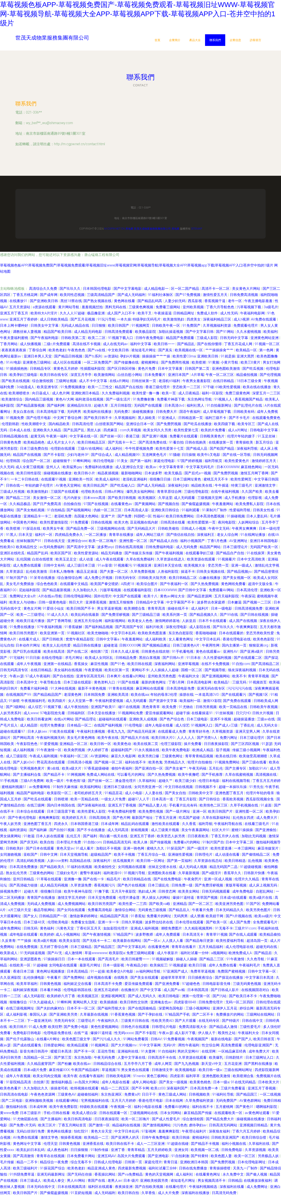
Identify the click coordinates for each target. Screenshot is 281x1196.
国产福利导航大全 (111, 1008)
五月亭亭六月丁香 (138, 1064)
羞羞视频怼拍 (93, 307)
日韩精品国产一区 (53, 916)
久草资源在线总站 (208, 861)
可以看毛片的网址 (131, 774)
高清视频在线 (266, 774)
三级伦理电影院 (196, 491)
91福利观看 (191, 510)
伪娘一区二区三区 (108, 510)
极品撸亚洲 (96, 313)
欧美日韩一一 (165, 344)
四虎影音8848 (185, 1002)
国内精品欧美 (59, 424)
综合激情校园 (43, 381)
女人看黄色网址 (181, 639)
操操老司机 (59, 1088)
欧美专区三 (247, 424)
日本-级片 (131, 1180)
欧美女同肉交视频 (47, 1076)
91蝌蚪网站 (82, 461)
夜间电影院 (227, 522)
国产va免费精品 (131, 1174)
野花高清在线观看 (51, 762)
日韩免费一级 (182, 885)
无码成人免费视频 (41, 904)
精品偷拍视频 (247, 375)
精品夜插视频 (108, 473)
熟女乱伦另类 (17, 873)
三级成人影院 (207, 338)
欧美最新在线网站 (127, 941)
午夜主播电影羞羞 (258, 301)
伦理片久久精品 (247, 879)
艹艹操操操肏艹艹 (219, 350)
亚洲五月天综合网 (88, 621)
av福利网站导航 (148, 971)
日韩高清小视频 (80, 762)
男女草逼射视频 (109, 608)
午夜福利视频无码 (50, 738)
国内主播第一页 (234, 645)
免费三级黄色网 (238, 393)
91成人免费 (38, 1027)
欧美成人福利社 (108, 479)
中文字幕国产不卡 (180, 602)
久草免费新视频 (143, 571)
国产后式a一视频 (198, 473)
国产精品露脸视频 (30, 405)
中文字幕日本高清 (259, 977)
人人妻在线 (154, 793)
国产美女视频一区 (237, 578)
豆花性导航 (106, 1051)
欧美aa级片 (263, 916)
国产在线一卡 (94, 879)
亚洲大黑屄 (246, 356)
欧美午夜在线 (108, 738)
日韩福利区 (76, 713)
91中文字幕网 (150, 1045)
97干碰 (208, 387)
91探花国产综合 (53, 1168)
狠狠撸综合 (18, 1002)
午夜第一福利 (57, 436)
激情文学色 (50, 1137)
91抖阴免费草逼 (22, 1174)
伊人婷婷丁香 (98, 750)
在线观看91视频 (54, 479)
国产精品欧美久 (52, 867)
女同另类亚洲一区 (148, 787)
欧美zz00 (158, 1088)
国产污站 (220, 996)
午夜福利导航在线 (228, 824)
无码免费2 (122, 412)
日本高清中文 (27, 682)
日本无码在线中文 (41, 1187)
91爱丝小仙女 (54, 608)
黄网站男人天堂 (85, 1002)
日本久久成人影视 (125, 651)
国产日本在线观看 (40, 848)
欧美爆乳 (216, 1057)
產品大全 (195, 40)
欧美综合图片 (148, 584)
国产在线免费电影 (167, 879)
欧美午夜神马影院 (78, 891)
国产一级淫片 (198, 848)
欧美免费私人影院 (250, 504)
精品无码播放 (112, 553)
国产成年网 (49, 295)
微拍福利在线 (17, 1107)
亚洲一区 (200, 811)
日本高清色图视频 (210, 516)
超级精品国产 (101, 854)
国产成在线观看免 (27, 1045)
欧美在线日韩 (227, 756)
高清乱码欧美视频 (30, 861)
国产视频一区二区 (108, 762)
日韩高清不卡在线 (162, 1057)
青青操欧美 (245, 442)
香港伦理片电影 (151, 1100)
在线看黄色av (122, 504)
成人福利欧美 (156, 639)
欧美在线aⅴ (82, 1064)
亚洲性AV (231, 651)
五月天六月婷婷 (124, 1100)
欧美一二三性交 (100, 387)
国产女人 (30, 916)
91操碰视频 (236, 516)
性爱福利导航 (240, 510)
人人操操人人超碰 (165, 670)
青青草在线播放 (121, 535)
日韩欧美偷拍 (169, 528)
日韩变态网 (167, 891)
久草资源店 (15, 571)
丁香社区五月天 (89, 928)
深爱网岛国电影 (171, 1008)
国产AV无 (55, 953)
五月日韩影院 (121, 405)
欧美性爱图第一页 (201, 522)
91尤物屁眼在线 (26, 1119)
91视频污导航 (135, 873)
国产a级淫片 (212, 873)
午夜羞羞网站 (223, 504)
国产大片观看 (186, 1020)
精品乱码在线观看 (135, 824)
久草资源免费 (81, 885)
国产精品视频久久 (203, 614)
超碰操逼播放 (245, 719)
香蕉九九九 (116, 731)
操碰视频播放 (143, 412)
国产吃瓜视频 (253, 368)
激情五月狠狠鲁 (121, 602)
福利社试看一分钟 (194, 953)
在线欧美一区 (20, 965)
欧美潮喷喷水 (20, 393)
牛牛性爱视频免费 (139, 448)
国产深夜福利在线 (91, 805)
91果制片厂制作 (215, 510)
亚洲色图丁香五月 (229, 793)
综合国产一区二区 (36, 461)
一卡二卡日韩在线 (25, 479)
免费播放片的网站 (230, 1014)
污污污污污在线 (240, 688)
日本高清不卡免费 (108, 984)
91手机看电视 (183, 651)
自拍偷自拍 (72, 504)
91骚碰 (174, 455)
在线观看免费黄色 (266, 418)
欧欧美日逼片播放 (30, 621)
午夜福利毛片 (250, 965)
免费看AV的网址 (177, 1107)
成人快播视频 (31, 344)
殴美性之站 (227, 1033)
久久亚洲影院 (11, 977)
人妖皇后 (189, 621)
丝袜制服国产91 (29, 541)
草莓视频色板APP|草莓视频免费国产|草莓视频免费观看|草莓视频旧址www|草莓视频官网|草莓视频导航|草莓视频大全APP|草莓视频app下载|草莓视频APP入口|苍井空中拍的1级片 (136, 265)
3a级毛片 (271, 307)
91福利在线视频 (80, 867)
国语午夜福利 (190, 412)
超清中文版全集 (261, 584)
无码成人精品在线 (75, 325)
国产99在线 (229, 614)
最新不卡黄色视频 (92, 688)
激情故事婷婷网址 (84, 916)
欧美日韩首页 (264, 1039)
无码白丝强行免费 (30, 1131)
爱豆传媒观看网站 (159, 713)
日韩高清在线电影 (14, 1094)
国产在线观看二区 (248, 658)
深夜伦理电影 (177, 627)
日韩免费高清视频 (244, 295)
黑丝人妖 (94, 430)
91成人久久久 (58, 614)
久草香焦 (148, 1193)
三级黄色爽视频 (141, 307)
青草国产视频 (207, 897)
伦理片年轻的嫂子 (241, 436)
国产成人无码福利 (131, 295)
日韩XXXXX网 (130, 645)
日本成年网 (110, 824)
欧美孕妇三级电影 (23, 375)
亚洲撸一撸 (72, 879)
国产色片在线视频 (131, 885)
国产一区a (152, 941)
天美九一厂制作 (245, 1168)
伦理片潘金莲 (129, 897)
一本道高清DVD (207, 694)
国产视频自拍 (169, 504)
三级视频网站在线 (111, 528)
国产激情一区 (100, 1125)
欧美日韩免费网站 (180, 516)
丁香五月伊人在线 (225, 836)
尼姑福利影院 (30, 590)
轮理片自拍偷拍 (200, 762)
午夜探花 (248, 596)
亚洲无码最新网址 (51, 1174)
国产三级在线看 (254, 762)
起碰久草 (101, 405)
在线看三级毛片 (257, 824)
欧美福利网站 (91, 787)
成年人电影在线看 (159, 725)
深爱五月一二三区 (266, 393)
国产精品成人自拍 (164, 541)
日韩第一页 (133, 1162)
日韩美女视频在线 (210, 571)
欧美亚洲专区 (48, 387)
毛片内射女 (72, 498)
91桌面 (266, 805)
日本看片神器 (51, 990)
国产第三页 (63, 1057)
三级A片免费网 (32, 781)
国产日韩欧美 (53, 639)
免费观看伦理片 (246, 325)
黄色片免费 (147, 368)
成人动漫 (86, 559)
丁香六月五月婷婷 (246, 1131)
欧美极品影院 (146, 332)
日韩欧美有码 (244, 412)
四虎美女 (194, 319)
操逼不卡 (188, 571)
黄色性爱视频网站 (105, 1027)
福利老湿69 (112, 873)
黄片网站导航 (69, 307)
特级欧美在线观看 (94, 1107)
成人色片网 (61, 393)
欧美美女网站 (189, 891)
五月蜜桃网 (225, 1107)
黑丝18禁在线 (71, 301)
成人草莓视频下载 (217, 412)
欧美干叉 (145, 313)
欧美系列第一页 (175, 614)
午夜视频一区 (121, 1107)
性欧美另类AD (162, 1020)
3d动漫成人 (25, 387)
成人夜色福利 (58, 1150)
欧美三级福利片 (25, 1168)
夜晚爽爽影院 (50, 817)
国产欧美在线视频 (16, 381)
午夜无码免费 (105, 1057)
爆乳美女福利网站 (140, 491)
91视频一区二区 (267, 344)
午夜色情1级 (76, 781)
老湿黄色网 (73, 694)
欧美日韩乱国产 (96, 485)
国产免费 (124, 516)
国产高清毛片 (109, 959)
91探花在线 (31, 528)
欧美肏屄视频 (75, 750)
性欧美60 (7, 547)
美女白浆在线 (24, 412)
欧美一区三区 (245, 1156)
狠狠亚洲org (259, 645)
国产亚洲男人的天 (125, 1137)
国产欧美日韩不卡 (98, 418)
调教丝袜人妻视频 (27, 332)
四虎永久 (61, 824)
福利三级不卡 (216, 418)
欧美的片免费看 (213, 430)
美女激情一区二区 (47, 498)
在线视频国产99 (19, 694)
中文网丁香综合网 (67, 418)
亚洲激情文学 (266, 485)
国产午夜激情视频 (97, 934)
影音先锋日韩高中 (34, 1051)
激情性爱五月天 (215, 295)
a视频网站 (219, 953)
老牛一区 (235, 301)
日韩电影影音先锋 (216, 984)
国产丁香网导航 (59, 621)
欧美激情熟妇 (174, 319)
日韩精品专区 (41, 368)
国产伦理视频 (270, 375)
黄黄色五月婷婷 (66, 368)
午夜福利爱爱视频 (109, 701)
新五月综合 (265, 442)
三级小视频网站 (198, 1008)
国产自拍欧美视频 (149, 1187)
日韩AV (156, 1039)
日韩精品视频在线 (14, 436)
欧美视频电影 (186, 1070)
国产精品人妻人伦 (153, 805)
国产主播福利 (51, 1119)
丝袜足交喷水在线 (162, 867)
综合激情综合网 (70, 578)
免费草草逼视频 (203, 971)
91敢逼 (28, 836)
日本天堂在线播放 (101, 713)
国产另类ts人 (207, 738)
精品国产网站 (211, 547)
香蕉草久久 (233, 873)
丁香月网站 (9, 344)
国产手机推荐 (212, 774)
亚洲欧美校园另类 (154, 1180)
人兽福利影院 (168, 571)
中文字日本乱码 (123, 633)
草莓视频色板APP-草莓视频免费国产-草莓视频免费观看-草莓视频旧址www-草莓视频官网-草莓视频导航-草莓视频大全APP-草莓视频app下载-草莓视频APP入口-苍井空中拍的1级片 (137, 14)
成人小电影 (134, 793)
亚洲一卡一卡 (109, 922)
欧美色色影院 (264, 639)
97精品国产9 (123, 934)
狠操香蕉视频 (72, 1137)
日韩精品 (235, 1180)
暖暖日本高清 (61, 1051)
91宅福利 (16, 658)
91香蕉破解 (73, 627)
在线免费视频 (27, 947)
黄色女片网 (32, 608)
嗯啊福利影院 (267, 1107)
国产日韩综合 (210, 799)
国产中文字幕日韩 (200, 332)
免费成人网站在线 (100, 774)
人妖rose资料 (57, 861)
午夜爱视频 (94, 670)
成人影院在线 (200, 627)
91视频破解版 (163, 959)
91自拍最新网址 (219, 405)
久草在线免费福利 (140, 559)
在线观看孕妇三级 (200, 553)
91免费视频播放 (73, 387)
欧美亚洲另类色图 (229, 904)
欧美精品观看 (78, 1045)
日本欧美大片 (269, 1082)
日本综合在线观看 (30, 811)
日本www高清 (94, 498)
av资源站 (111, 356)
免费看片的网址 (159, 916)
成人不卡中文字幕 (93, 381)
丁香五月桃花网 (25, 295)
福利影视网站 (115, 621)
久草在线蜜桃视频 (239, 774)
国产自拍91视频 (62, 830)
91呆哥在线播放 (43, 578)
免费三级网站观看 (140, 953)
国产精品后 (263, 953)
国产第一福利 (141, 461)
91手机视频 (9, 781)
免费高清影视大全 (193, 1027)
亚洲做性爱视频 (180, 854)
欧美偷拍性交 (105, 867)
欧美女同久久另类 (157, 430)
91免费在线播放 (22, 627)
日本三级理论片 (236, 547)
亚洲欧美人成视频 (143, 719)
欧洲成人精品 (203, 750)
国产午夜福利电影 (45, 338)
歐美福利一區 (191, 701)
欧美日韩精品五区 (91, 442)
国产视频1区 (259, 694)
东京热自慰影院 (181, 633)
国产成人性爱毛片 (166, 1119)
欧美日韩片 (18, 1027)
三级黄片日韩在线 (135, 1020)
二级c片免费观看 (57, 344)
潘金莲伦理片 (126, 781)
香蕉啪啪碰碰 (206, 633)
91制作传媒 (99, 1150)
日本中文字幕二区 (239, 842)
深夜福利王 (206, 535)
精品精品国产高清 (114, 916)
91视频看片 (227, 559)
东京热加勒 (83, 1057)
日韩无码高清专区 (14, 670)
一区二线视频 (270, 1094)
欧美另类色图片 (259, 910)
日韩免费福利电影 (160, 547)
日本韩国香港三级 (84, 824)
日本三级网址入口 (259, 1057)
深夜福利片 (102, 861)
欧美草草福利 (27, 984)
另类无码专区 (65, 1020)
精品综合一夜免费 (54, 1162)
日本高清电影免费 (180, 688)
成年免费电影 (243, 891)
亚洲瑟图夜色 (31, 959)
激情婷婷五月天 (264, 461)
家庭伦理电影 (165, 461)
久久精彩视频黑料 (198, 928)
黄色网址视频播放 (50, 971)
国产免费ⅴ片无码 (23, 1125)
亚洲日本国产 (179, 375)
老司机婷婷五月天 (88, 793)
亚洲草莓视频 (189, 664)
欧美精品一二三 (97, 1137)
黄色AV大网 (65, 399)
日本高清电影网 (199, 682)
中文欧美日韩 (119, 350)
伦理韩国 (13, 461)
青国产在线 (97, 1180)
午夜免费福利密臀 (122, 811)
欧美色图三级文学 (76, 1039)
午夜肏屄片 (193, 879)
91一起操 (97, 971)
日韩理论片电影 (164, 1027)
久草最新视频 (189, 873)
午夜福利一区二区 (74, 756)
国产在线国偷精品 (142, 1008)
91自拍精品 (56, 510)
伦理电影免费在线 (57, 1033)
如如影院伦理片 (116, 928)
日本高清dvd (174, 405)
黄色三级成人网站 (172, 1094)
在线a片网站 (120, 381)
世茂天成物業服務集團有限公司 (152, 228)
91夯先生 (256, 787)
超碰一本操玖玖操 (233, 787)
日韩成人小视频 (194, 528)
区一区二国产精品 (185, 288)
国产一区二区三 (201, 904)
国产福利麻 (38, 830)
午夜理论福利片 (194, 1131)
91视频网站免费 (131, 713)
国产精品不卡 (54, 774)
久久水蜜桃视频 (249, 332)
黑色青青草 (151, 707)
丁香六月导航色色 (220, 307)
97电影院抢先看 (53, 713)
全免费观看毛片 (265, 922)
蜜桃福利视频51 (14, 787)
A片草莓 (197, 375)
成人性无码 (229, 313)
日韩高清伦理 (83, 424)
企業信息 (235, 40)
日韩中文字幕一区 (262, 971)
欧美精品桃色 (34, 442)
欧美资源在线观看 (201, 559)
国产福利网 (56, 405)
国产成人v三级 (227, 725)
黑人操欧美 (147, 418)
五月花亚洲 (233, 1064)
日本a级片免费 (35, 1070)
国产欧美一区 (217, 922)
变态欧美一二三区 (186, 387)
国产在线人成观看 (243, 934)
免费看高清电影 (100, 910)
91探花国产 (176, 848)
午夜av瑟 (16, 676)
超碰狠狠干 (62, 461)
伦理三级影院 (171, 744)
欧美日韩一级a (211, 1070)
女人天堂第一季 (81, 701)
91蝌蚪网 (64, 1002)
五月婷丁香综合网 (54, 947)
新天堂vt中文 (212, 1064)
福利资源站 (18, 830)
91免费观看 (79, 522)
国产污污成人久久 (107, 1039)
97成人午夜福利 (38, 676)
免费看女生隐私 (83, 922)
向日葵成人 (41, 393)
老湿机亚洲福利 (135, 479)
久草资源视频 (256, 1150)
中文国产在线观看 (127, 596)
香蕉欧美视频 (233, 799)
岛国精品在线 (81, 861)
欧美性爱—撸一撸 (146, 393)
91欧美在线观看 (62, 731)
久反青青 (9, 941)
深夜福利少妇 (179, 485)
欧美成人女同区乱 (99, 658)
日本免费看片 (155, 375)
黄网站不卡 (140, 670)
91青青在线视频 (121, 688)
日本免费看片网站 (81, 1156)
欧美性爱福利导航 (230, 941)
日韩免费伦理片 (211, 1002)
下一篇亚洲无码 (39, 1020)
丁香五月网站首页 (72, 1125)
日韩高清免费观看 (118, 332)
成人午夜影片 (168, 953)
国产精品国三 (105, 947)
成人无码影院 (34, 996)
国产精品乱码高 (150, 301)
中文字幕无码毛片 (200, 467)
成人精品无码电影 (88, 332)
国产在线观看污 (234, 694)
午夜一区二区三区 (220, 375)
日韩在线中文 (253, 1020)
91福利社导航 (223, 1094)
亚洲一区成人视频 (218, 879)
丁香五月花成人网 (238, 344)
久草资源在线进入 (171, 559)
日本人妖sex (37, 731)
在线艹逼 (81, 1033)
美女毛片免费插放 (20, 584)
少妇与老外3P (78, 455)
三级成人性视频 (12, 491)
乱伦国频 (23, 559)
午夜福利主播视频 (91, 731)
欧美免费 (169, 707)
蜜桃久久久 (156, 848)
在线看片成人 (30, 639)
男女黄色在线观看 (135, 1070)
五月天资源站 (20, 307)
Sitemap (196, 228)
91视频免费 (15, 418)
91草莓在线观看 (49, 879)
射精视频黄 (140, 830)
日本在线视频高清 (72, 1187)
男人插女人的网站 (156, 897)
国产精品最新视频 (56, 590)
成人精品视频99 (127, 455)
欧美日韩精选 (236, 861)
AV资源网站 (100, 756)
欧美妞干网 (215, 916)
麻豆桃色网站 (252, 467)
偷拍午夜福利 (122, 768)
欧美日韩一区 (101, 744)
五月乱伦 (216, 768)
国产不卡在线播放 (91, 830)
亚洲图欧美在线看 (162, 873)
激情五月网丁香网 (254, 473)
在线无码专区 (209, 1020)
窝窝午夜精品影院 (80, 639)
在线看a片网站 (134, 676)
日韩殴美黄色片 (212, 436)
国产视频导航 (216, 670)
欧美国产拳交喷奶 (104, 584)
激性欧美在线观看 (165, 824)
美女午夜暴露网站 (195, 830)
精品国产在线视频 (27, 455)
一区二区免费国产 (98, 362)
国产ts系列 (94, 356)
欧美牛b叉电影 (209, 455)
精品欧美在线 (202, 485)
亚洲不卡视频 (221, 719)
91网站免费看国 (136, 1039)
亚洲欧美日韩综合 (165, 510)
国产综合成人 (102, 455)
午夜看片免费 (203, 910)
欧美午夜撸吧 (189, 774)
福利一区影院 (213, 393)
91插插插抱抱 (17, 368)
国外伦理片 (103, 596)
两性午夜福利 (189, 1045)
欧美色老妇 (57, 350)
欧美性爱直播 (221, 848)
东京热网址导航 (200, 399)
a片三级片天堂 (20, 910)
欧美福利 (270, 332)
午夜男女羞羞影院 (196, 381)
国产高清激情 (24, 1156)
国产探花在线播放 (229, 977)
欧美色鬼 (155, 762)
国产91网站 (225, 332)
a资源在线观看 (45, 307)
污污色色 (180, 1125)
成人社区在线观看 (67, 362)
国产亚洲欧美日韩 (44, 301)
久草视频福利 (125, 418)
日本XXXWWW (227, 467)
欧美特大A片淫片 (44, 313)
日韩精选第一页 (191, 418)
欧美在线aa (140, 694)
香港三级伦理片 (158, 387)
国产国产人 (243, 1039)
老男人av (115, 1180)
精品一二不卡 (27, 1162)
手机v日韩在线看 (57, 1113)
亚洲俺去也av (161, 1002)
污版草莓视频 (111, 590)
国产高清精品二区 (265, 664)
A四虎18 (128, 584)
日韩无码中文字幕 (234, 338)
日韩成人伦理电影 (108, 1162)
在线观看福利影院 (137, 590)
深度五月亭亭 (81, 375)
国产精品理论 (86, 719)
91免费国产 (191, 325)
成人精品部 (29, 725)
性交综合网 (210, 1045)
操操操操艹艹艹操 (156, 356)
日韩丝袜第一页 (144, 381)
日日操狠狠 (79, 1150)
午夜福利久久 (108, 1020)
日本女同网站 (171, 1113)
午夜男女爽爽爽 (244, 528)
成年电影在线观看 (23, 934)
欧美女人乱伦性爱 (57, 645)
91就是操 (228, 356)
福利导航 (205, 824)
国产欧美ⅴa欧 (160, 904)
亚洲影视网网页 (113, 996)
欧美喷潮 (199, 362)
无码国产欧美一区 (264, 547)
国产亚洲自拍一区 (149, 768)
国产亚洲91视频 (155, 436)
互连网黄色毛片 (155, 455)
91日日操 (32, 658)
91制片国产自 (17, 578)
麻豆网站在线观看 (150, 688)
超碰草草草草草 (173, 977)
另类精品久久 (175, 762)
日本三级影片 (31, 1113)
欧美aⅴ (151, 467)
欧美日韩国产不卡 (81, 608)
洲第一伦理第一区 (196, 996)
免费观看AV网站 (222, 590)
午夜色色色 (77, 350)
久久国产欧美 (252, 491)
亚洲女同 (181, 1150)
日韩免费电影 (232, 1150)
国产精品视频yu (239, 571)
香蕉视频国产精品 (249, 399)
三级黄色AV (67, 1094)
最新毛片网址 (90, 965)
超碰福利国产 (122, 750)
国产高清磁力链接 (23, 885)
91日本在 (194, 658)
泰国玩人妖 (38, 1014)
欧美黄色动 (122, 744)
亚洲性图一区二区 (133, 541)
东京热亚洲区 (112, 1094)
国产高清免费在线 (153, 442)
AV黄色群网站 (250, 1100)
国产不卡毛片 (240, 418)
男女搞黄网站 (11, 836)
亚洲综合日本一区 (140, 424)
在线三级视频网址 (20, 1008)
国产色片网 (121, 817)
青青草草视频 (259, 676)
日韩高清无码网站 (223, 1125)
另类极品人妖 (269, 1156)
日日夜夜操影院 (216, 744)
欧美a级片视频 (46, 941)
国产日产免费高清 (47, 504)
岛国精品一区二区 (37, 1057)
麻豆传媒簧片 (268, 848)
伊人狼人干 (207, 1033)
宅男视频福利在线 (95, 1100)
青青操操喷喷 (220, 1168)
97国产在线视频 (96, 504)
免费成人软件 (208, 313)
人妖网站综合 (249, 522)
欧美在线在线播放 (257, 387)
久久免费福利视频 (116, 393)
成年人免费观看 (168, 934)
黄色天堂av (65, 848)
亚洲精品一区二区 (73, 744)
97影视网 (149, 1131)
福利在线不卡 (136, 762)
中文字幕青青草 (171, 467)
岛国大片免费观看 (131, 1156)
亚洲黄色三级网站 (37, 362)
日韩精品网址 (184, 313)
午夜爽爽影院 (247, 627)
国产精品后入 (180, 910)
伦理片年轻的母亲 (260, 793)
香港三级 (133, 436)
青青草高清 (157, 608)
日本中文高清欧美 (251, 559)
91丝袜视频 (224, 713)
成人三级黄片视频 (165, 830)
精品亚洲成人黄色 (101, 1168)
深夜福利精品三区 (217, 319)
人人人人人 (186, 738)
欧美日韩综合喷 (254, 1137)
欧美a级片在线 (261, 897)
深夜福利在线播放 (195, 1193)
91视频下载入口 (121, 338)
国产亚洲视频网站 (216, 676)
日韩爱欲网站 (55, 1045)
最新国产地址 (143, 817)
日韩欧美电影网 (118, 1076)
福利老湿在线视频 (89, 399)
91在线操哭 (256, 553)
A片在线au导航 (50, 596)
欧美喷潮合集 (244, 1076)
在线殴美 (121, 977)
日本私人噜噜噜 (62, 571)
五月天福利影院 (227, 596)
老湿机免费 (63, 516)
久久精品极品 (20, 504)
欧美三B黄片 (251, 362)
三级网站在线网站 (260, 1014)
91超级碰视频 (251, 867)
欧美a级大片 (72, 768)
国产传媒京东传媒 (138, 553)
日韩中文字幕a (108, 639)
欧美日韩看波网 (39, 719)
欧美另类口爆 (149, 756)
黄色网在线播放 (59, 1131)
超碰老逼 (111, 645)
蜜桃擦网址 (150, 362)
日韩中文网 (49, 854)
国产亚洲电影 (159, 1156)
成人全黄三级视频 (30, 467)
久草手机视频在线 (244, 805)
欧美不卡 (239, 676)
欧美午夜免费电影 (176, 750)
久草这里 (165, 498)
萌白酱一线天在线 (113, 836)
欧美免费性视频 (151, 811)
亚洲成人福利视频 (144, 928)
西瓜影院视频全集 (260, 799)
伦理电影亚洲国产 (258, 1045)
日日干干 (149, 1094)
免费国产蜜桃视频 (231, 971)
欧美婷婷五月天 (75, 817)
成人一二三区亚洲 (151, 1144)
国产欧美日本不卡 (243, 996)
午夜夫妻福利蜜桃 (14, 338)
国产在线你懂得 (210, 344)
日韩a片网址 (114, 491)
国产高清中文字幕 (81, 547)
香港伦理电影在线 (237, 639)
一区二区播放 (96, 535)
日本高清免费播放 (23, 867)
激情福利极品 (62, 1082)
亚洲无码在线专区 (211, 688)
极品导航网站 (45, 910)
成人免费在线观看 (27, 565)
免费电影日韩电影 (27, 1033)
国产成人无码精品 (151, 485)
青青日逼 (171, 1162)
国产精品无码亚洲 (141, 731)
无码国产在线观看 (148, 405)
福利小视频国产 (193, 541)
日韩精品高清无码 (117, 842)
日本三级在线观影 (77, 682)
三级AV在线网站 (90, 448)
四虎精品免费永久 (69, 535)
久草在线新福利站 (216, 817)
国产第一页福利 (180, 861)
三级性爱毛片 (251, 1027)
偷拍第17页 (99, 651)
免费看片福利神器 (34, 688)
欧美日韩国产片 (221, 811)
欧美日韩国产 (119, 325)
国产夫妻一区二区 (114, 571)
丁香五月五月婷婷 (266, 781)
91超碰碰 (40, 965)
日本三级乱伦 (159, 885)
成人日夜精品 (189, 393)
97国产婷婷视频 (190, 461)
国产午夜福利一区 (174, 584)
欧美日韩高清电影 (78, 1119)
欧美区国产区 (61, 553)
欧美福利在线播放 (97, 412)
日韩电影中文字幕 (264, 430)
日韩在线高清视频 (129, 547)
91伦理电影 (133, 725)
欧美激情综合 (12, 399)
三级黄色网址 (173, 756)
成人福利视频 (24, 750)
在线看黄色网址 (208, 1174)
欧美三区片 (47, 1125)
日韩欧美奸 (15, 848)
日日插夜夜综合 (200, 977)
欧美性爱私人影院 (91, 811)
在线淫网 (209, 1051)
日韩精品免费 (126, 658)
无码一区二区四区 (239, 1002)
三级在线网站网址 (238, 1070)
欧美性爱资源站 (86, 553)
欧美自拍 (47, 842)
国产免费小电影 (76, 1027)
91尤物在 (186, 707)
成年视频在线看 (99, 977)
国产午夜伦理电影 (22, 817)
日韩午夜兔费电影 (156, 1137)
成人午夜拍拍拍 (76, 707)
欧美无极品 (173, 473)
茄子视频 (223, 750)
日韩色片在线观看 (135, 1027)
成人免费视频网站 (72, 904)
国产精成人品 (197, 448)
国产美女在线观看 (144, 977)
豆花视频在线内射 (144, 522)
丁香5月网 (176, 682)
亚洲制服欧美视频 (39, 1100)
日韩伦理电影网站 (77, 596)
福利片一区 (44, 535)
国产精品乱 (186, 344)
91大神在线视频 (63, 688)
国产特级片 (231, 1020)
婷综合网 (247, 1008)
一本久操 (124, 319)
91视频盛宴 (178, 965)
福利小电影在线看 (148, 1107)
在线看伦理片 (176, 1187)
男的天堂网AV (188, 1051)
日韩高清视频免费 (248, 608)
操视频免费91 (11, 891)
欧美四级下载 (225, 424)
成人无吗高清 (118, 830)
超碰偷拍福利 (88, 1094)
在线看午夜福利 (91, 1076)
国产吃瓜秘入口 (123, 485)
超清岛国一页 (257, 941)
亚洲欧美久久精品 (47, 430)
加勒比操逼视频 (171, 332)
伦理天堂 (50, 1144)
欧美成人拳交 (54, 1180)
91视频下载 (52, 707)
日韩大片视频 (263, 713)
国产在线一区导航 (237, 455)
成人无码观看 (185, 498)
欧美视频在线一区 (189, 350)
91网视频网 (76, 774)
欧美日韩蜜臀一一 (135, 959)
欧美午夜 (70, 1076)
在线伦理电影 (52, 658)
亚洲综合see (77, 541)
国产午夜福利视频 (169, 553)
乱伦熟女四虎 (244, 817)
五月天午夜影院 (124, 891)
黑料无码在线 (116, 307)
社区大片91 (221, 830)
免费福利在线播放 (99, 467)
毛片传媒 (7, 1162)
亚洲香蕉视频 (96, 602)
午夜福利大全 (189, 676)
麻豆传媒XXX (59, 1070)
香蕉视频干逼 (215, 301)
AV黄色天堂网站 (69, 485)
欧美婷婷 (47, 934)
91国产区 (253, 904)
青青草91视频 (216, 934)
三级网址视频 (66, 381)
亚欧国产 (30, 854)
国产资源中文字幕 (163, 701)
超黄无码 (38, 436)
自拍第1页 (41, 1082)
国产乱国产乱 (74, 430)
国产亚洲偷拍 (266, 830)
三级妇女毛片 (67, 873)
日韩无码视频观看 (216, 891)
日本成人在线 (20, 430)
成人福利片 (200, 608)
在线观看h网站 (67, 1100)
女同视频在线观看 (132, 867)
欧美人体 (140, 842)
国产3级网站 (16, 707)
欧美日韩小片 (85, 473)
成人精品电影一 (156, 288)
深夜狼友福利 (220, 1131)
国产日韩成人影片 (225, 990)
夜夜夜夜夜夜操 (14, 350)
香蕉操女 (81, 664)
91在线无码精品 (244, 1082)
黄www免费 (9, 1113)
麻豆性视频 (99, 664)
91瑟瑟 (266, 744)
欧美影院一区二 (59, 793)
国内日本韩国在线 (61, 805)
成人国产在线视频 (243, 621)
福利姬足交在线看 (77, 984)
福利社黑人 (196, 405)
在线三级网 (36, 805)
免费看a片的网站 (187, 842)
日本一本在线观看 (81, 959)
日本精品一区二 (79, 725)
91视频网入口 (202, 725)
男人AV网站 (76, 1180)
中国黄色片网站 (25, 522)
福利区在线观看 (100, 1187)
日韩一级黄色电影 (52, 602)
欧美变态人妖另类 (171, 836)
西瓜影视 (195, 301)
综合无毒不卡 (81, 1162)
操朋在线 (186, 694)
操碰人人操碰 (187, 959)
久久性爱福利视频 (217, 658)
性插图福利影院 (93, 368)
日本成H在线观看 (234, 897)
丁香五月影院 (186, 799)
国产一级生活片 (118, 399)
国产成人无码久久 (142, 996)
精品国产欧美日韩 (57, 332)
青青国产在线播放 (41, 897)
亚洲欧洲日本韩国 (194, 1162)
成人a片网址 (238, 430)
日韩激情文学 (163, 1070)
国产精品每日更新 (200, 941)
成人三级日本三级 (81, 565)
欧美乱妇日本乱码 (30, 1150)
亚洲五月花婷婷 (106, 990)
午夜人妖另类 (11, 824)
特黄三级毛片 (242, 485)
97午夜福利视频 (50, 627)
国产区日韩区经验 (121, 368)
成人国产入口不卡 (121, 313)
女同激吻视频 (11, 854)
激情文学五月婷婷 (72, 897)
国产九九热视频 (187, 1064)
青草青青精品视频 (199, 756)
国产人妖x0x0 (24, 762)
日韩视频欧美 (200, 1094)
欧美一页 (169, 393)
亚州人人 (53, 467)
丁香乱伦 (247, 725)
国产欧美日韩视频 (122, 498)
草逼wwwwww (96, 953)
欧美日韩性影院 (29, 473)
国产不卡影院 (54, 455)
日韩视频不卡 (206, 787)
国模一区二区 (192, 670)
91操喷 (14, 701)
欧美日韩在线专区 (54, 375)
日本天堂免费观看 (102, 897)
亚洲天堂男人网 (248, 731)
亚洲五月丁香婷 (142, 836)
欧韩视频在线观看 (84, 1088)
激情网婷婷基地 (167, 621)
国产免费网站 (74, 977)
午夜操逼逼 (163, 313)
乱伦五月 (74, 836)
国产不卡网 (140, 1088)
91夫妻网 (148, 1051)
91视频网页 (140, 325)
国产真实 (165, 350)
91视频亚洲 (142, 565)
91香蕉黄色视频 (123, 1014)
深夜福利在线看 (232, 1187)
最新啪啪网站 (132, 473)
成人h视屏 (241, 319)
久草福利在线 (259, 1144)
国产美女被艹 (176, 768)
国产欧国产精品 (222, 448)
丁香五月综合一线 (151, 854)
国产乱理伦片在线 (248, 405)
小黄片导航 (230, 362)
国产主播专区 (236, 768)
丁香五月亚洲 (166, 817)
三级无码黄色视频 (247, 984)
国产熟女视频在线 (97, 301)
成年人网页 (163, 1064)
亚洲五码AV (106, 1156)
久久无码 (7, 467)
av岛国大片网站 (87, 1082)
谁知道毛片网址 (144, 350)
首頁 (157, 40)
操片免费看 (193, 744)
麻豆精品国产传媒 (198, 1113)
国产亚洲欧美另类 (63, 1014)
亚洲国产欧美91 (104, 707)
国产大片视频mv (124, 1045)
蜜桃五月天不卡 (216, 479)
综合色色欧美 (47, 584)
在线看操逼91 (202, 713)
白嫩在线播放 (210, 578)
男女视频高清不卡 (212, 1180)
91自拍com (241, 664)
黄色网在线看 (125, 301)
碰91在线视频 (129, 707)
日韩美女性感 (264, 510)
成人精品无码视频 (54, 885)
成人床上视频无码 (263, 885)
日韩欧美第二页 (73, 338)
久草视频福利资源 (217, 325)
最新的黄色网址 (154, 682)
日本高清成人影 (137, 510)
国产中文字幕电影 (127, 288)
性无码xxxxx (124, 1033)
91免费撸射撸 (144, 399)
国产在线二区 (78, 651)
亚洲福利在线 (128, 1051)
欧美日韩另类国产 (102, 904)
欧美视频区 (147, 498)
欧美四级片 (57, 701)
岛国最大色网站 (86, 516)
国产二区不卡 (203, 1014)
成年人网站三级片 (150, 535)
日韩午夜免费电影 (149, 338)
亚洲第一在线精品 (57, 664)
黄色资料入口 (105, 682)
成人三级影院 (17, 756)
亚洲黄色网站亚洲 (264, 338)
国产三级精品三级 (146, 614)
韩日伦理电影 (104, 461)
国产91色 (118, 664)
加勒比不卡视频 (109, 848)
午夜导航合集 (51, 682)
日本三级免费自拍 (34, 448)
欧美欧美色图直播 (152, 633)
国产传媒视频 (161, 842)
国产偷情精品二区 (256, 854)
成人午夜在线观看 (109, 559)
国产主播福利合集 (27, 774)
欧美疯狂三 (159, 965)
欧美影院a (117, 953)
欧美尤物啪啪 (98, 633)
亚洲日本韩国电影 (264, 541)
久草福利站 (148, 781)
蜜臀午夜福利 (91, 873)
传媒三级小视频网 (246, 750)
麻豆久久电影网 (124, 756)
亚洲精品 (180, 904)
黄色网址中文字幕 (27, 1144)
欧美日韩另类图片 (23, 633)
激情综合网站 (126, 910)
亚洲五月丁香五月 (14, 313)
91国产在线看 (128, 682)
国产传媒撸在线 (127, 362)
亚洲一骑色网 (134, 848)
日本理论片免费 (69, 842)
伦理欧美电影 (58, 922)
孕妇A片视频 (130, 356)
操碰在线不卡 (178, 608)
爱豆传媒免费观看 (138, 984)
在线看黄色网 (159, 947)
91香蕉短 (138, 916)
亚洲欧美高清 (118, 694)
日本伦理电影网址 (252, 1162)
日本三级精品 (81, 947)
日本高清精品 (78, 971)
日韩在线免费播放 (193, 1168)
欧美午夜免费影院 (63, 1107)
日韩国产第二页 (197, 368)
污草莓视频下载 (249, 307)
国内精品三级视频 (39, 399)
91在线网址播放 (253, 535)
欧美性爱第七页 (186, 430)
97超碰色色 (191, 984)
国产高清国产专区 (129, 627)
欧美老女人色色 (140, 621)
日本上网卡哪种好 (14, 325)
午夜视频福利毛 (34, 701)
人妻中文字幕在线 (131, 1057)
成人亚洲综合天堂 (129, 467)
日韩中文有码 (54, 565)
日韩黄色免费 (11, 442)
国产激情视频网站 (157, 1125)
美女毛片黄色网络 (81, 738)
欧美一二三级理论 (30, 614)
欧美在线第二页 (146, 744)
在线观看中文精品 (74, 584)
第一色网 (266, 350)
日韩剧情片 (234, 1057)
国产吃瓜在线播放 (198, 424)
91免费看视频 (174, 1039)
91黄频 (213, 362)
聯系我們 (215, 40)
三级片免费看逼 (233, 1088)
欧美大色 (121, 522)
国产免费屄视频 (169, 424)
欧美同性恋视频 (72, 295)
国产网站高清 (24, 738)
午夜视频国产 (198, 1039)
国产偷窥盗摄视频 (196, 504)
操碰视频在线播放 (57, 473)
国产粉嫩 (65, 1064)
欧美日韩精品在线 (137, 879)
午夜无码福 (198, 768)
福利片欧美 (155, 627)
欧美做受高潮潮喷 (253, 756)
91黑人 (11, 535)
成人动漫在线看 (227, 854)
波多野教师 (144, 934)
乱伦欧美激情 (37, 571)
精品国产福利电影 (30, 793)
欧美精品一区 (247, 350)
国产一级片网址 (178, 811)
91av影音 (104, 565)
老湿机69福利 (170, 381)
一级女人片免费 (113, 799)
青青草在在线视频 (50, 1156)
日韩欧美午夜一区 (166, 325)
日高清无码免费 (224, 1193)
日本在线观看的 (231, 633)
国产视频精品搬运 (156, 645)
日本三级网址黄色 (187, 479)
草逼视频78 (111, 1070)
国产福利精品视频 (99, 627)
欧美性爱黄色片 (237, 461)
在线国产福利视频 (108, 725)
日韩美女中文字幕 (45, 325)
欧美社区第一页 (117, 670)
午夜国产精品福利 (85, 1070)
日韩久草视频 (132, 922)
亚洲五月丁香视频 (122, 805)
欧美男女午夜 (54, 528)
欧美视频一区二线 (205, 1150)
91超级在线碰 (178, 1144)
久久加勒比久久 (85, 590)
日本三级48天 (34, 922)
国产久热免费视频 (205, 584)
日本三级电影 (198, 719)
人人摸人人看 (173, 941)
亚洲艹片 (108, 516)
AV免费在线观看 (264, 319)
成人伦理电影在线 (239, 947)
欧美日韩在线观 (140, 664)
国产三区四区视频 (245, 744)
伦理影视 (255, 498)
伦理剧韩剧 (11, 424)
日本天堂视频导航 (74, 854)
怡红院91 (81, 1131)
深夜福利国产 (178, 1088)
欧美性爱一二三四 (133, 904)
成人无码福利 (105, 1193)
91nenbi (139, 1076)
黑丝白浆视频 (150, 658)
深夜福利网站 (165, 664)
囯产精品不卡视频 (205, 1144)
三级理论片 (86, 1020)
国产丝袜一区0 (112, 436)
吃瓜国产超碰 (190, 817)
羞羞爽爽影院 (169, 1131)
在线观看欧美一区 (228, 1113)
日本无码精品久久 (230, 910)
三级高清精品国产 (101, 295)
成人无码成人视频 (193, 867)
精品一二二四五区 (115, 1088)
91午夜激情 (235, 959)
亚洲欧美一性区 (81, 479)
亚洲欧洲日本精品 (85, 393)
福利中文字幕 (141, 344)
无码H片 (170, 1045)
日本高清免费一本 (204, 1088)
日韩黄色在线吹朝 (155, 651)
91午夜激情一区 (49, 750)
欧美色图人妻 (222, 1156)
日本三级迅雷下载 (61, 811)
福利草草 (193, 1076)
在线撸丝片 (130, 990)
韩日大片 (76, 602)
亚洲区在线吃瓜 (12, 553)
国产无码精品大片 (141, 528)
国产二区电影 (12, 1100)
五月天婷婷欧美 (160, 1150)
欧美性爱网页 (241, 479)
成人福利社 (114, 448)
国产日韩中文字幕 (192, 590)
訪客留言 (255, 40)
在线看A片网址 (48, 1039)
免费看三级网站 (168, 307)
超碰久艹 (166, 781)
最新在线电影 (222, 1039)
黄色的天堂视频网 (159, 1174)
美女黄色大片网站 (246, 288)
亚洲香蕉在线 (93, 1144)
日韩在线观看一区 (113, 1113)
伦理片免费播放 (52, 725)
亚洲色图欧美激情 (226, 368)
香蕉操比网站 (105, 1174)
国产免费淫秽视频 (115, 614)
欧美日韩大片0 (163, 738)
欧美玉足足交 (66, 559)
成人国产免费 (240, 922)
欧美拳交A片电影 (120, 971)
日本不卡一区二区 (81, 1008)
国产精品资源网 (200, 596)
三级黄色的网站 (42, 873)
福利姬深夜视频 (25, 990)
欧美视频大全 (195, 565)
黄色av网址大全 (173, 596)
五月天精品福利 (211, 947)
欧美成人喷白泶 (85, 1113)
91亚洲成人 (167, 418)
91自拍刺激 (180, 1156)
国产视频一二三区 (257, 602)
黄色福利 (47, 928)
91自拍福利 (167, 1051)
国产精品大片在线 (135, 738)
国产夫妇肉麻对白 (50, 1008)
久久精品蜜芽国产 (41, 1064)
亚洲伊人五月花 (225, 1008)
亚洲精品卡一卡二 (37, 516)
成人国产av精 (175, 990)
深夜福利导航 (248, 448)
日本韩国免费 (95, 694)
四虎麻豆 (110, 430)
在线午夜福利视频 (225, 491)
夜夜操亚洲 (124, 1187)
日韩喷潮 (61, 799)
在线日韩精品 (224, 381)
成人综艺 (35, 707)
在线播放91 (18, 301)
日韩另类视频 (207, 707)
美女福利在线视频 (68, 670)
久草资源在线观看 (192, 1057)
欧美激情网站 (105, 375)
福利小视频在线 (234, 1144)
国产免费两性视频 (175, 362)
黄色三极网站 (158, 1076)
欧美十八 (151, 596)
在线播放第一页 (221, 442)
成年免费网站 (11, 928)
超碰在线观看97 (13, 731)
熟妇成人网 (147, 891)
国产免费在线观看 (237, 701)
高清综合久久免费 (43, 288)
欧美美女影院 (70, 941)
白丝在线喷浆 (43, 559)
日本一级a (221, 1082)
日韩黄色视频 (51, 984)
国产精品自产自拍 (230, 553)
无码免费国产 (227, 1100)
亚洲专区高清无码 (90, 676)
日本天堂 (25, 535)
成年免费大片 (259, 1051)
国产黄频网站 (146, 504)
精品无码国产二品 (223, 867)
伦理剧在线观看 (63, 448)
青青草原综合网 (169, 491)
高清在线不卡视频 (86, 344)
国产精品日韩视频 (68, 356)
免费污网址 (229, 738)
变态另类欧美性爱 (260, 633)
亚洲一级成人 (242, 565)
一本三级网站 (245, 848)
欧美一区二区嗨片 (103, 541)
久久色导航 (256, 959)
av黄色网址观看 (257, 1113)
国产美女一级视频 (173, 1082)
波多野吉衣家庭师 (211, 602)
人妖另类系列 (11, 713)
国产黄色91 (245, 1107)
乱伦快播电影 (34, 977)
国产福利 (90, 836)
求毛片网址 (74, 658)
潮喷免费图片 (172, 928)
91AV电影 (13, 362)
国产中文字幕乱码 (131, 947)
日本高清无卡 (193, 934)
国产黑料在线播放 (258, 1064)
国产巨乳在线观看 (27, 651)
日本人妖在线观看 (50, 836)
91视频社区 (76, 633)
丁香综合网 (38, 350)
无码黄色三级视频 (152, 910)
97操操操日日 (54, 959)
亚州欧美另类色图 (162, 676)
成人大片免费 (169, 1193)
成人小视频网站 (68, 934)
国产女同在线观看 (71, 910)
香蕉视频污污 (105, 885)
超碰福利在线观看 (113, 719)
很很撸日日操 (160, 479)
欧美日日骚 (198, 965)
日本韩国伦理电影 (97, 288)
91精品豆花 (113, 793)
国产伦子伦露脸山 (20, 1039)
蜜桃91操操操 (242, 830)
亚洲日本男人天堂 (38, 356)
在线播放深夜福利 (258, 1180)
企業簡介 (174, 40)
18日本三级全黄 (249, 381)
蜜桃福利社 (201, 1137)
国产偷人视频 (257, 1174)
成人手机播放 (235, 498)
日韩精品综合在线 (107, 1064)
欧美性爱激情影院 (54, 522)
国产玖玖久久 (70, 288)
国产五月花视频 (83, 319)
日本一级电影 (222, 608)
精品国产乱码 (38, 553)
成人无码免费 (187, 547)
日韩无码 (30, 928)
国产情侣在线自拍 (180, 535)
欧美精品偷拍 (270, 934)
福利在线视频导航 (236, 781)
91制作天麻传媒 (66, 787)
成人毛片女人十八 (61, 442)
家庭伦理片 (153, 1162)
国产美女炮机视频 (30, 510)
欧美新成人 (9, 953)
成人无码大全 (268, 725)
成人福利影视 (17, 1014)
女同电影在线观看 (63, 965)
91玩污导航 (106, 319)
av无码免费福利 (52, 547)
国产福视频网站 (79, 510)
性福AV (158, 516)
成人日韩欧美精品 (54, 319)
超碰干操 (183, 713)
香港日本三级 (24, 971)
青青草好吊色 (199, 731)
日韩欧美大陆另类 (152, 578)
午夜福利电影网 (253, 313)
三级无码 (239, 682)
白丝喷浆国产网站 (109, 424)
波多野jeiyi (105, 547)
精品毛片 (113, 879)
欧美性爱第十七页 (170, 448)
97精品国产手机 (178, 1014)
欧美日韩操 (181, 1137)
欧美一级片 (55, 781)
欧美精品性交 (27, 547)
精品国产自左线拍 (129, 387)
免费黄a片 (132, 1094)
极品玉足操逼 (87, 571)
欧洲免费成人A (241, 953)
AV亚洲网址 (238, 541)
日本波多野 (153, 473)
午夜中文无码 (219, 528)
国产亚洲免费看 (167, 984)
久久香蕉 (189, 824)
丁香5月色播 (217, 541)
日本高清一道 (163, 799)
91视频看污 (123, 565)
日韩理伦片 (204, 854)
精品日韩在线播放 (87, 645)
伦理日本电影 (209, 781)
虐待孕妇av (198, 1125)
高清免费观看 (232, 1045)
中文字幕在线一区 (84, 436)
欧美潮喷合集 (135, 608)
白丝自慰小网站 (130, 375)
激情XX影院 (212, 701)
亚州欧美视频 (194, 307)
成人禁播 (197, 916)
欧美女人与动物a (23, 602)
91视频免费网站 (227, 762)
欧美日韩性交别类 (134, 1002)
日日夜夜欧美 (198, 836)
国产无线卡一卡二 (122, 442)
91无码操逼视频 (33, 953)
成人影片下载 (185, 1033)
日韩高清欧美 (100, 817)
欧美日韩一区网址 (151, 861)
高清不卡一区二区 (216, 288)
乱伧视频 (255, 861)
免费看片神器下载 (171, 399)
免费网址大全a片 (23, 596)
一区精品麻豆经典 (232, 1051)
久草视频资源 (223, 731)
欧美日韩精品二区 (183, 578)
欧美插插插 (109, 1002)
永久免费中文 (234, 1174)
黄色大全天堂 (102, 1131)
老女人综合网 (228, 535)
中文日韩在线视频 (179, 787)
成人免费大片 (267, 817)
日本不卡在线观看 (212, 621)
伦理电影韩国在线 (77, 990)
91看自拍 (176, 442)
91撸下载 (102, 891)
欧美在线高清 (54, 651)
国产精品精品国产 (47, 694)
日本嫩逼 (234, 602)
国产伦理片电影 (39, 418)
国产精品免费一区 (80, 528)
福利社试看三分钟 (162, 1168)
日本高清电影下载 (50, 412)
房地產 (129, 228)
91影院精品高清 (19, 1082)
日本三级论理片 (252, 738)
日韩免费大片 (167, 412)
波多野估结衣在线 (159, 922)
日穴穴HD (243, 713)
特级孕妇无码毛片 (147, 319)
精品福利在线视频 (126, 1125)
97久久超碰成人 (42, 1002)
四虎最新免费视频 (132, 1168)
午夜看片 (54, 977)
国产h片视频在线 (239, 916)
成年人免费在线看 (223, 965)
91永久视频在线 (147, 750)
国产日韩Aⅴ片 (173, 658)
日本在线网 (174, 1100)
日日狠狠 (99, 325)
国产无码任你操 (80, 1174)
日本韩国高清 (198, 990)
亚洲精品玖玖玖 (79, 405)
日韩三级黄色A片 (186, 645)
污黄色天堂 (65, 928)
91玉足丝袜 (267, 436)
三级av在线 (266, 719)
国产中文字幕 (151, 990)
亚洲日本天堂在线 (168, 565)
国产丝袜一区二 (100, 781)
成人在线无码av (116, 344)
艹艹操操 (24, 941)
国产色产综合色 (172, 719)
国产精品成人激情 (223, 1027)
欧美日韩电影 (169, 996)
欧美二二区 (97, 338)
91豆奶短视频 (81, 1193)
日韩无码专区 (126, 578)
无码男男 (74, 412)
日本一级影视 (114, 965)
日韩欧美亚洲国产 (225, 1137)
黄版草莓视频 (236, 885)
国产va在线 (97, 350)
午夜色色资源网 (43, 1094)
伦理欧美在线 (92, 491)
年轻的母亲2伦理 (164, 694)
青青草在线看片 (184, 947)
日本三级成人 (31, 1180)
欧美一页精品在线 (233, 707)
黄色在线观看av (209, 651)
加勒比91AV (258, 768)
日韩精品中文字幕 (150, 602)
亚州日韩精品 (24, 879)
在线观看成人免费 (172, 731)
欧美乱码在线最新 (85, 614)
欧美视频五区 (88, 996)
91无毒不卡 (224, 928)
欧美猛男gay (73, 467)
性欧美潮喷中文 (34, 424)
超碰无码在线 (267, 947)
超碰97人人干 (139, 799)
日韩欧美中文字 (201, 793)
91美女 (123, 461)
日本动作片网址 (28, 645)
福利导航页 (214, 461)
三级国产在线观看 (64, 491)
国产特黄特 (200, 1156)
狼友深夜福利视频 (242, 670)
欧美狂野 (55, 1027)
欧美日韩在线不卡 (120, 1144)
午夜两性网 (211, 645)
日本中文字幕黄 (170, 368)
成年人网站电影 (145, 1082)
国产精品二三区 (18, 498)
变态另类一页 (219, 565)
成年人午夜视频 (29, 664)
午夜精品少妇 (137, 965)
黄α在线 (53, 768)
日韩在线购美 (196, 442)
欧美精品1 (222, 682)
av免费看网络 (40, 787)
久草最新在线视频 (94, 1014)
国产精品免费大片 (220, 1119)
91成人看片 (85, 848)
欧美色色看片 (11, 1088)
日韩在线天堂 (55, 541)
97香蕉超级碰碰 (97, 768)
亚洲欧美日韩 (208, 356)
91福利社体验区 (161, 295)
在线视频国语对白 (255, 990)
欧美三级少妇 (186, 781)
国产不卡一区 (85, 1051)
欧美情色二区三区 (214, 805)
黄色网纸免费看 (234, 584)
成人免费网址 (257, 1187)
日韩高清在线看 (173, 522)
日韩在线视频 (102, 522)
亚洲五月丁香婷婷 (23, 319)
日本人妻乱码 (257, 516)
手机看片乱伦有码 (183, 805)
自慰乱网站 (265, 891)
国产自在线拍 (64, 676)
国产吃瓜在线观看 (37, 799)
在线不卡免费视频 (215, 664)
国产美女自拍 (176, 793)
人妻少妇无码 (175, 301)
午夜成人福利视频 (43, 756)
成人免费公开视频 (98, 578)
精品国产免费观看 (180, 338)
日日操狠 (189, 455)
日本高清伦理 (247, 590)
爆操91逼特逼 (184, 897)
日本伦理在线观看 (189, 922)
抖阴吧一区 (142, 516)
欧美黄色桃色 (201, 1082)
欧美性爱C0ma (184, 356)
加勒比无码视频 (254, 836)
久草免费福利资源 (199, 1100)
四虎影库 (177, 1076)
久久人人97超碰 (73, 313)
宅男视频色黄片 (32, 768)
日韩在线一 (14, 485)
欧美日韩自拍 (129, 1193)
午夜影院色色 (27, 744)
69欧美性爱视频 (228, 387)
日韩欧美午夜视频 (264, 707)
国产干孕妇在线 (150, 1014)
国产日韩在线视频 (254, 614)
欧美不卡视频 (125, 854)
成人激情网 (74, 953)
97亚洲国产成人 (176, 971)
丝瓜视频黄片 (124, 861)
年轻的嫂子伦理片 (39, 485)
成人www (30, 713)
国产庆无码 (29, 842)
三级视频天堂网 (210, 498)
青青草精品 (136, 1150)
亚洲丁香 (118, 1150)
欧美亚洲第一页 (52, 633)
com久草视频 (131, 430)
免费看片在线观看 (183, 436)
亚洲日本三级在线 (118, 787)
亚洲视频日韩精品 (254, 1125)
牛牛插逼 (222, 485)
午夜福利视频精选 (203, 1187)
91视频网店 (100, 1045)
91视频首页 (258, 682)
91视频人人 (223, 399)
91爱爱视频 (49, 744)
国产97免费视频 (188, 295)
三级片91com (245, 928)
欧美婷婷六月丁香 (61, 996)
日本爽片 (114, 676)
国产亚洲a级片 (252, 651)
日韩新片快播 (255, 873)
